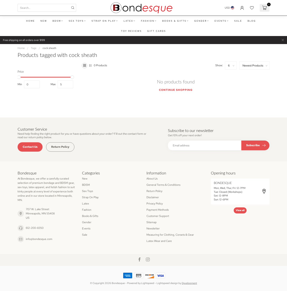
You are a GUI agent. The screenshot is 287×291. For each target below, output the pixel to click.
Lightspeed (147, 283)
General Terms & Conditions (163, 185)
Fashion (147, 20)
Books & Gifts (174, 20)
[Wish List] (252, 8)
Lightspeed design (167, 283)
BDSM (57, 20)
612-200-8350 (35, 228)
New (43, 20)
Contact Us (30, 147)
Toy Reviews (131, 31)
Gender (200, 20)
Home (30, 20)
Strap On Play (104, 20)
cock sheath (49, 48)
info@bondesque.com (39, 239)
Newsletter (153, 228)
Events (220, 20)
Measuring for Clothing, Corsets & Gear (170, 234)
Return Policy (60, 147)
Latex (128, 20)
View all (240, 210)
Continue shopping (176, 90)
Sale (238, 20)
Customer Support (157, 216)
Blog (252, 20)
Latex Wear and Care (159, 241)
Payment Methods (157, 209)
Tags (33, 48)
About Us (152, 178)
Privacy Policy (154, 203)
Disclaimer (152, 197)
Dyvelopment (189, 283)
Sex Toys (76, 20)
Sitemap (151, 222)
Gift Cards (156, 31)
